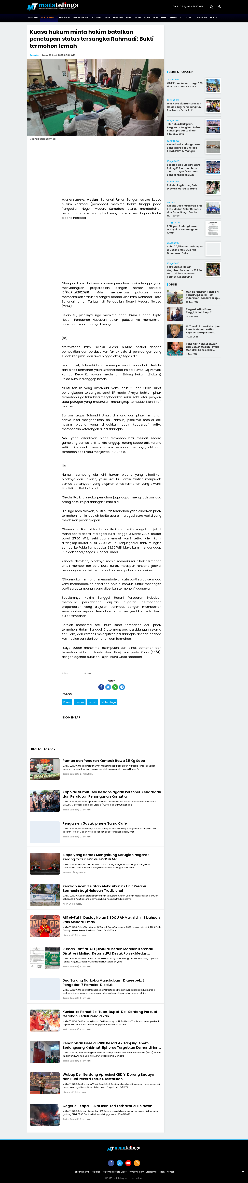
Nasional (64, 17)
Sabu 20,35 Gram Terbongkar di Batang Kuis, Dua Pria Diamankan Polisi (185, 250)
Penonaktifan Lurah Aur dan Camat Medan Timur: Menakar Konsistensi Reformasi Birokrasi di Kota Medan (202, 350)
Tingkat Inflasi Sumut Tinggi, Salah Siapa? (200, 311)
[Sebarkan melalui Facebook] (101, 687)
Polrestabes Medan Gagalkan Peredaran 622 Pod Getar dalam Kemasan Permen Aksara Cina (185, 272)
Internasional (81, 17)
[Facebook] (111, 1163)
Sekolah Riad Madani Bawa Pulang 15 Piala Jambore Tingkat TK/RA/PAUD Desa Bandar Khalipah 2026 (183, 169)
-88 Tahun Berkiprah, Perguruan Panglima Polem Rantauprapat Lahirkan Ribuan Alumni (184, 129)
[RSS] (137, 1163)
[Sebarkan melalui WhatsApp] (115, 687)
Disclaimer (151, 1171)
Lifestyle (118, 17)
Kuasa (67, 702)
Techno (188, 17)
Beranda (33, 17)
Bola (108, 17)
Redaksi (34, 55)
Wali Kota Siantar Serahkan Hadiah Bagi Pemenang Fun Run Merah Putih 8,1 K (184, 107)
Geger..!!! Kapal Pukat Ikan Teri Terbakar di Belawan (107, 1106)
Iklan (162, 1171)
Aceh (138, 17)
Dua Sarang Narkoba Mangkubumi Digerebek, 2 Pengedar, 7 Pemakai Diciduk (104, 982)
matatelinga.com (121, 1178)
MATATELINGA (73, 199)
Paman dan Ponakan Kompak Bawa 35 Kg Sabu (104, 760)
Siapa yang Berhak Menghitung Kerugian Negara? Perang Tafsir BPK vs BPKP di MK (106, 857)
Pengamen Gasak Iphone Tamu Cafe (95, 823)
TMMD (164, 17)
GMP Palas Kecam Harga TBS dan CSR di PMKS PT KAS (185, 84)
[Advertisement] (95, 171)
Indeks (213, 17)
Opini (129, 17)
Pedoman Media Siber (114, 1171)
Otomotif (176, 17)
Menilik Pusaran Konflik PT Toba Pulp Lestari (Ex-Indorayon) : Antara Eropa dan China (203, 296)
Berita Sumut (49, 17)
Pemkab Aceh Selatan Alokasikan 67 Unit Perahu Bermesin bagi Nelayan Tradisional (104, 888)
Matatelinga (109, 702)
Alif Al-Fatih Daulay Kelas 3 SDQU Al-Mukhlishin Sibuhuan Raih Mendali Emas (111, 919)
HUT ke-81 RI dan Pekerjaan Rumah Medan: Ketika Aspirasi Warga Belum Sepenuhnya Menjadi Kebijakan (203, 332)
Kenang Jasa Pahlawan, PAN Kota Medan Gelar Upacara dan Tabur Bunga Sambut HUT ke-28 (184, 210)
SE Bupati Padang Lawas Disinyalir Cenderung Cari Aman (183, 229)
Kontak (170, 1171)
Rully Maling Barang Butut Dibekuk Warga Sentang (183, 187)
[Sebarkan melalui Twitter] (108, 687)
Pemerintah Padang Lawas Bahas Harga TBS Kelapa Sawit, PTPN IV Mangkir (183, 148)
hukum (80, 702)
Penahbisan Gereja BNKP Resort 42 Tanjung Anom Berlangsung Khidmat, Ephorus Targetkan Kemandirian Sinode (110, 1047)
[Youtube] (128, 1163)
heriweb (139, 1178)
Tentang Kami (81, 1171)
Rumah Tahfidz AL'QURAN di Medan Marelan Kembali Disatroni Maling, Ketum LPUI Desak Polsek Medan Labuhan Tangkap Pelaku (108, 953)
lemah (93, 702)
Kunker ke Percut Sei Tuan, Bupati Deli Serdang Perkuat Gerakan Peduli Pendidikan (110, 1013)
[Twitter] (120, 1163)
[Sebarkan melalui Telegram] (122, 687)
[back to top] (243, 1171)
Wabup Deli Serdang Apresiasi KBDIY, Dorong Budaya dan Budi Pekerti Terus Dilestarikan (108, 1076)
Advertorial (150, 17)
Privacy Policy (136, 1171)
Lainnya (200, 17)
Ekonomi (97, 17)
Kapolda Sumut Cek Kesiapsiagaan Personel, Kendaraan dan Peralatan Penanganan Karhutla (112, 794)
